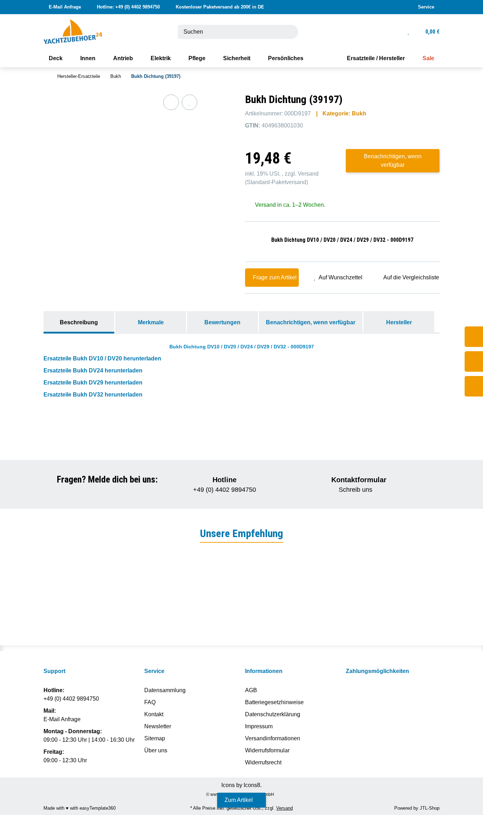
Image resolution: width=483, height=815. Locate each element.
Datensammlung (165, 690)
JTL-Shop (430, 808)
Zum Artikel (239, 800)
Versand (308, 174)
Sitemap (154, 738)
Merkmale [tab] (151, 322)
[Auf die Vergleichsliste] (171, 102)
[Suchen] (288, 32)
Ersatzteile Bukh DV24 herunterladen (92, 370)
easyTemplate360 (98, 808)
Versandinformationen (272, 738)
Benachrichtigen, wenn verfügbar (392, 160)
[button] (426, 7)
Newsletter (157, 726)
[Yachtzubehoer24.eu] (72, 31)
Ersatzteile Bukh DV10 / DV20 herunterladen (102, 358)
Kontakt (153, 714)
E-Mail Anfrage (62, 719)
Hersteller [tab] (399, 322)
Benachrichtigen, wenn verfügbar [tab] (310, 322)
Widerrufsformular (267, 750)
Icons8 (252, 785)
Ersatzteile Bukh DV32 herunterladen (92, 395)
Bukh (359, 113)
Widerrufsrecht (263, 762)
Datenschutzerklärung (272, 714)
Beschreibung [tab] (79, 322)
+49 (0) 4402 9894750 (71, 699)
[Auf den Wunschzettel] (189, 102)
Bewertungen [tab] (222, 322)
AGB (251, 690)
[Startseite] (45, 76)
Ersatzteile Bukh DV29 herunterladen (92, 383)
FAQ (150, 702)
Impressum (259, 726)
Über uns (155, 750)
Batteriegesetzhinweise (274, 702)
